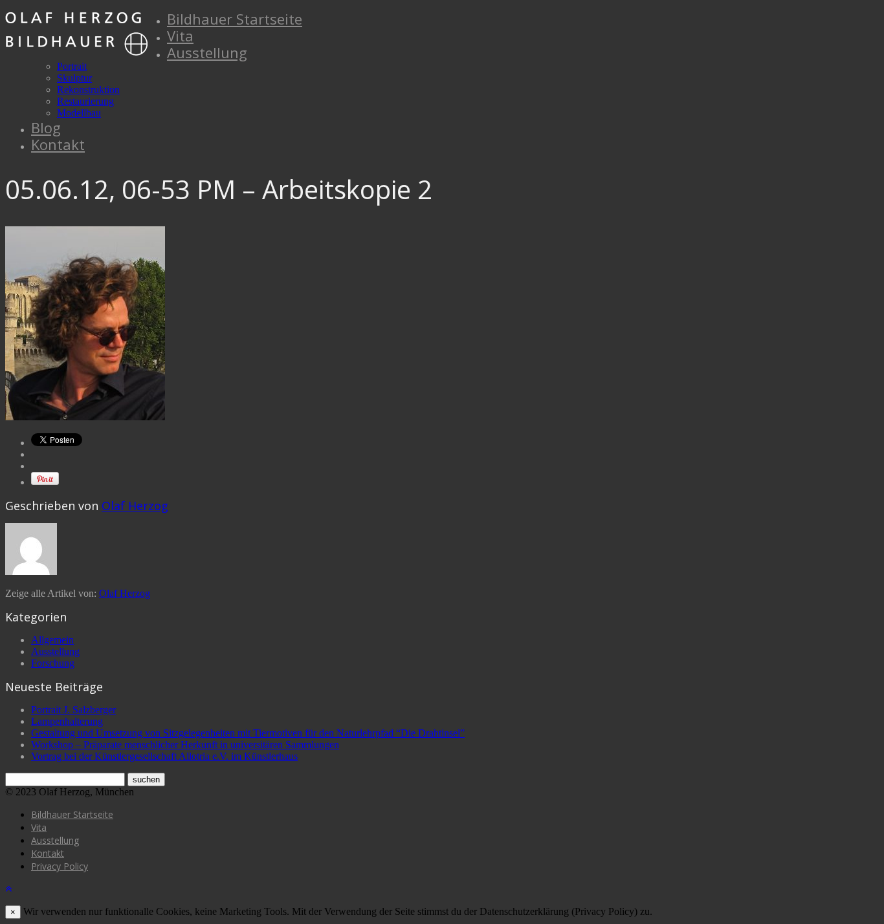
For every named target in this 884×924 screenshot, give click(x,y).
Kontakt (58, 144)
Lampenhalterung (67, 721)
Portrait (72, 66)
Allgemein (52, 639)
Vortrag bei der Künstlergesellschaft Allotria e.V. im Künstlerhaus (164, 756)
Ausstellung (207, 52)
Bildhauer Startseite (234, 18)
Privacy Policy (59, 866)
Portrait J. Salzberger (73, 709)
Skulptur (74, 77)
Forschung (52, 663)
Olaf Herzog (135, 505)
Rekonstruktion (88, 89)
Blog (46, 127)
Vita (180, 35)
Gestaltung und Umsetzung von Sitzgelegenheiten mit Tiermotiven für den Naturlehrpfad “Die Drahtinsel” (248, 732)
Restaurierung (85, 101)
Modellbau (79, 112)
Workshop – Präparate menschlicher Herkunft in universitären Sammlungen (185, 744)
